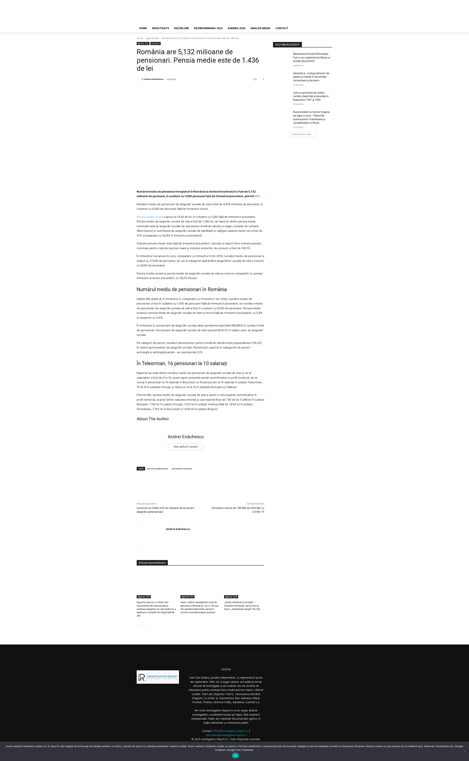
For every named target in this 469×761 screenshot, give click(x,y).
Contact (282, 28)
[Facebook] (165, 88)
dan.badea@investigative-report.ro (226, 735)
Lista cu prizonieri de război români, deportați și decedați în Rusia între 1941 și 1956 (311, 96)
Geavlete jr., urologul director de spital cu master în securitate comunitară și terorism (311, 77)
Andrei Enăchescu (154, 79)
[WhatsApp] (190, 88)
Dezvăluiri (181, 28)
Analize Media (260, 28)
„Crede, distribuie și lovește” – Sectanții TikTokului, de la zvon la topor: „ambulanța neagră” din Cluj (242, 605)
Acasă (140, 38)
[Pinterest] (182, 88)
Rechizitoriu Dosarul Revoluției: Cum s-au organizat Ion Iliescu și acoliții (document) (311, 57)
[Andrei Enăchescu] (139, 79)
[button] (328, 28)
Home (143, 28)
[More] (199, 88)
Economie (156, 43)
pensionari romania (182, 468)
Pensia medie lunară (150, 217)
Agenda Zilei (236, 28)
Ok (235, 755)
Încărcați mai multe (301, 134)
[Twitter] (173, 88)
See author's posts (185, 446)
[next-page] (145, 624)
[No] (464, 751)
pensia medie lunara (157, 468)
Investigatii (160, 28)
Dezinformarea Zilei (208, 28)
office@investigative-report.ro (230, 731)
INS (257, 196)
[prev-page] (139, 624)
